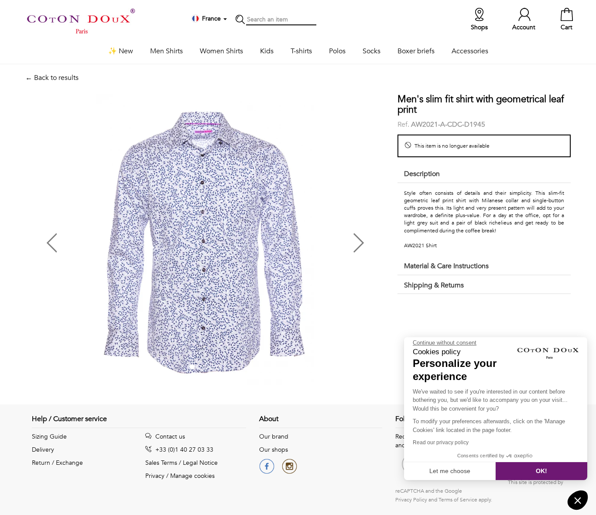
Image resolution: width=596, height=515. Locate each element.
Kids (267, 51)
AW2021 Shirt (420, 245)
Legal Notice (200, 463)
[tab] (484, 174)
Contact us (169, 436)
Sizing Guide (49, 436)
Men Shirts (166, 51)
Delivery (43, 450)
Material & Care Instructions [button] (446, 266)
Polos (337, 51)
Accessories (470, 51)
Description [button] (422, 174)
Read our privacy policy (441, 442)
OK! (541, 470)
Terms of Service (457, 499)
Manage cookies (192, 476)
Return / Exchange (57, 463)
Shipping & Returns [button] (434, 285)
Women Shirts (221, 51)
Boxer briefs (416, 51)
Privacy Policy (411, 499)
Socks (371, 51)
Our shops (273, 450)
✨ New (120, 51)
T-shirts (301, 51)
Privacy (154, 476)
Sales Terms (161, 463)
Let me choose (449, 470)
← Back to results (52, 78)
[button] (115, 239)
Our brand (273, 436)
